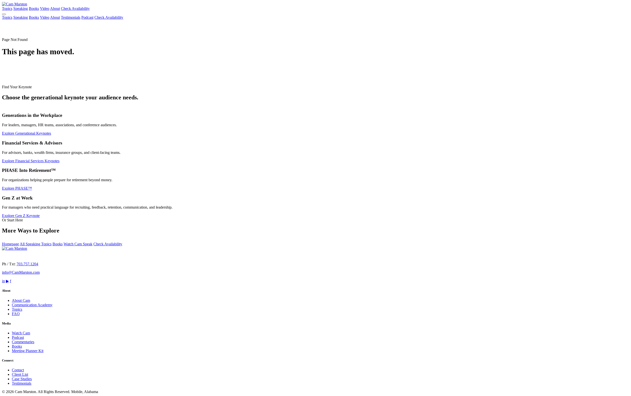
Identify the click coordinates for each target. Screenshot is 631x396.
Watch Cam (21, 333)
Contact (18, 370)
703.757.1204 (27, 264)
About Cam (21, 300)
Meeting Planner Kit (27, 351)
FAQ (16, 314)
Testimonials (70, 17)
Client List (20, 374)
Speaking (20, 8)
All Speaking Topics (36, 244)
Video (44, 8)
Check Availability (75, 8)
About (55, 8)
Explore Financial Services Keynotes (30, 161)
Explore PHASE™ (17, 188)
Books (34, 8)
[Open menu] (4, 14)
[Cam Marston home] (14, 4)
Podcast (87, 17)
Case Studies (22, 379)
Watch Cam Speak (78, 244)
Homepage (10, 244)
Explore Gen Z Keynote (21, 216)
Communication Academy (32, 305)
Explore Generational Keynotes (26, 133)
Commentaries (23, 342)
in (3, 281)
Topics (7, 8)
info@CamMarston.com (21, 272)
